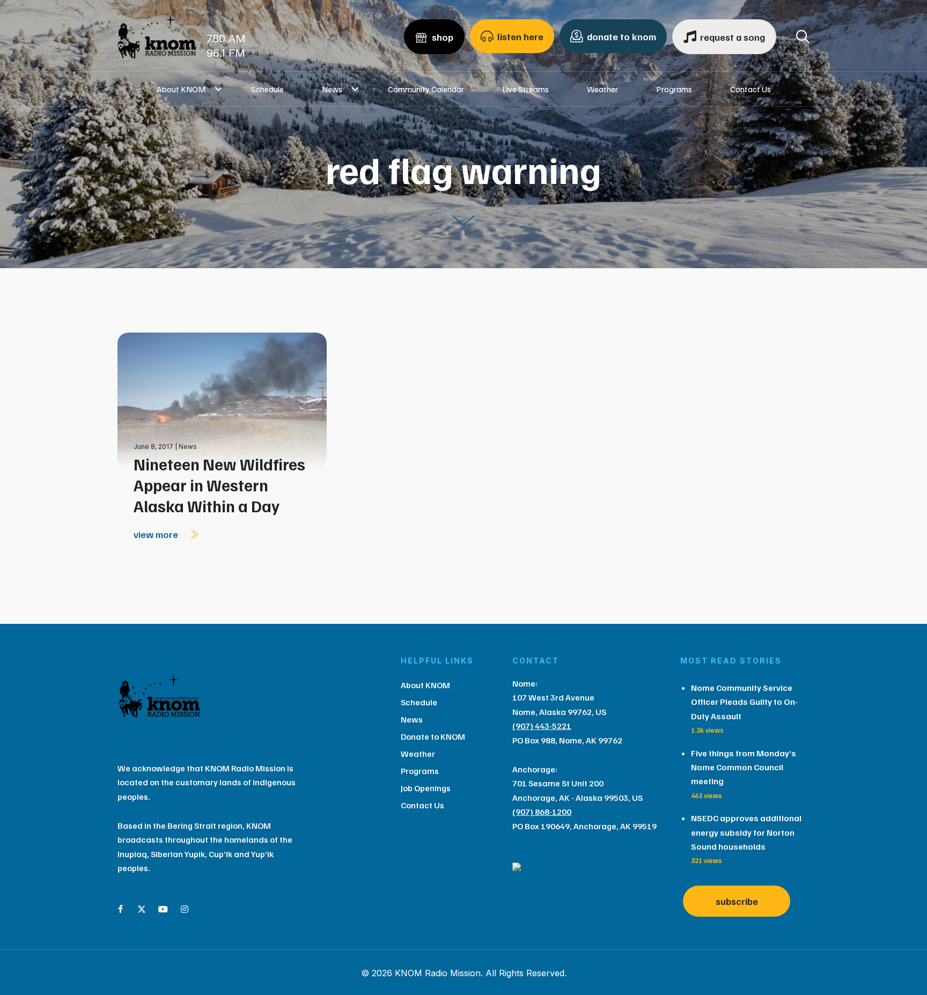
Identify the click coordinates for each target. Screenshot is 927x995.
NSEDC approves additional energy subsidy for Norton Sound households (746, 832)
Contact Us (750, 89)
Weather (602, 89)
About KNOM (181, 89)
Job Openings (426, 788)
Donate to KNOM (433, 736)
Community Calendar (426, 89)
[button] (218, 89)
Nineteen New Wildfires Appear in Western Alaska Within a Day (219, 485)
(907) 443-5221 (541, 725)
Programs (674, 89)
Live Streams (525, 89)
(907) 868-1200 (541, 811)
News (332, 89)
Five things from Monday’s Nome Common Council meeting (743, 767)
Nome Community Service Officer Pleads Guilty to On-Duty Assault (744, 701)
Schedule (267, 89)
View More (157, 534)
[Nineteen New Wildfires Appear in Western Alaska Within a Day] (222, 398)
